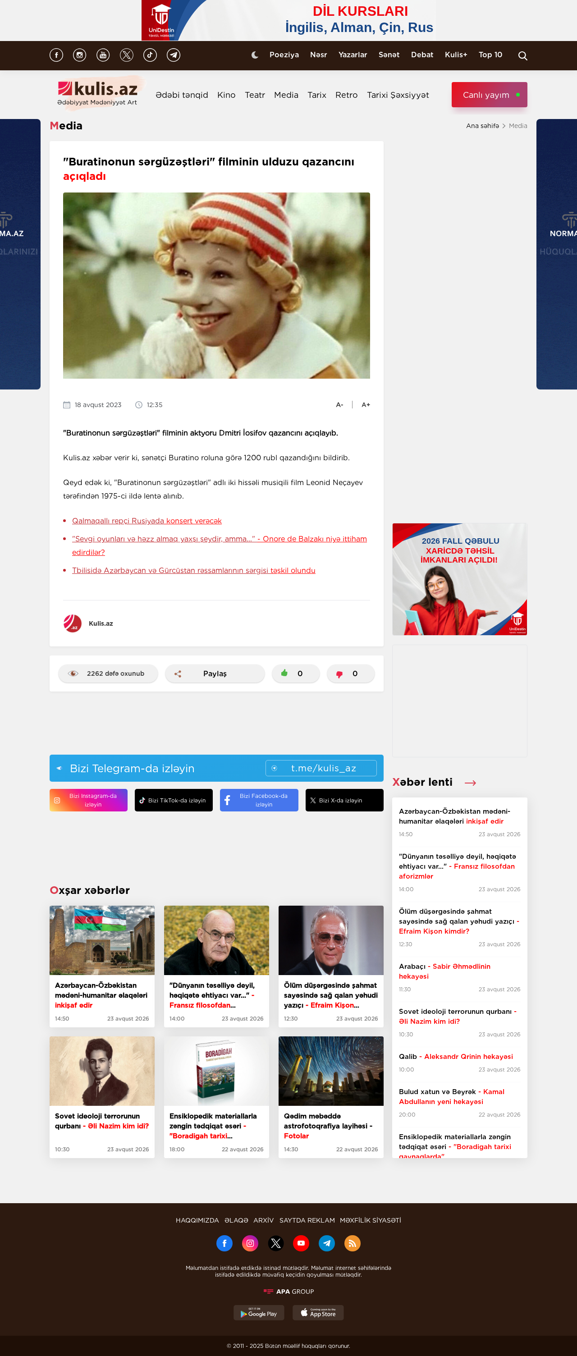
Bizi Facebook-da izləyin (264, 800)
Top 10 (491, 54)
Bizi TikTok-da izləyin (177, 800)
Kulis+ (456, 54)
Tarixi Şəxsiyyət (398, 95)
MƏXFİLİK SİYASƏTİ (370, 1220)
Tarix (316, 95)
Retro (346, 95)
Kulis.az (101, 623)
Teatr (255, 95)
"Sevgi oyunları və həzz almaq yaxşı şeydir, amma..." (219, 546)
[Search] (522, 55)
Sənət (389, 54)
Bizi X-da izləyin (340, 800)
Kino (226, 95)
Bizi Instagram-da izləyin (93, 800)
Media (286, 95)
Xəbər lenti (424, 781)
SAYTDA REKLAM (307, 1220)
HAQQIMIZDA (197, 1220)
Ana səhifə (482, 125)
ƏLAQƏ (236, 1220)
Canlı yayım (486, 95)
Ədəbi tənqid (182, 95)
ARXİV (263, 1220)
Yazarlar (353, 54)
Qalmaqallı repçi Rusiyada (147, 521)
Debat (422, 54)
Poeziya (284, 54)
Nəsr (318, 54)
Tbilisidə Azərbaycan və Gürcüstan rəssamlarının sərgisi (194, 570)
